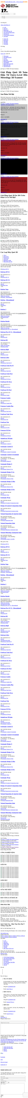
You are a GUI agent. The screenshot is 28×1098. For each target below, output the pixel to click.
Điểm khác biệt (6, 65)
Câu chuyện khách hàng (8, 32)
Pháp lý (5, 1049)
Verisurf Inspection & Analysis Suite (11, 514)
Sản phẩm (5, 60)
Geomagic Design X (6, 464)
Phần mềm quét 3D (7, 261)
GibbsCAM (6, 944)
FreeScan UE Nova (6, 382)
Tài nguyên (6, 961)
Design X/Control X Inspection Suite (11, 505)
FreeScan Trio (5, 422)
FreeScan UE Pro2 (6, 390)
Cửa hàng (5, 36)
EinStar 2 (3, 309)
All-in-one (5, 259)
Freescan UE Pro (6, 430)
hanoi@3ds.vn (10, 1013)
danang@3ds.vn (10, 1002)
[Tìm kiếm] (14, 14)
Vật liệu (5, 947)
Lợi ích (5, 58)
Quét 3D (5, 28)
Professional (6, 257)
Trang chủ (3, 53)
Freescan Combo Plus (7, 406)
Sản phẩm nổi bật (7, 57)
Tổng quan (5, 56)
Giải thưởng (6, 62)
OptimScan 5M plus (6, 438)
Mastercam (5, 30)
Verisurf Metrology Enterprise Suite (11, 532)
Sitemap (5, 1050)
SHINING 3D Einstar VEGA (7, 104)
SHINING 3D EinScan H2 (7, 123)
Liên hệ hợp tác (6, 66)
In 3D (4, 27)
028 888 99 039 (11, 986)
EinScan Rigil (5, 349)
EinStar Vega (4, 289)
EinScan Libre (5, 357)
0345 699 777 (4, 1017)
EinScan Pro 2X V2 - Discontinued (11, 332)
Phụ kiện (5, 946)
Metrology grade (7, 260)
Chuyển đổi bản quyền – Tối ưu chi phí (14, 1)
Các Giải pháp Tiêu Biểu (9, 962)
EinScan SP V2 (5, 272)
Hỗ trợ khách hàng (7, 959)
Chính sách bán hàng (8, 1048)
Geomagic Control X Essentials (10, 454)
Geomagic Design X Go (7, 472)
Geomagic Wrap (5, 497)
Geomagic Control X (7, 446)
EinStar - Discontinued (7, 300)
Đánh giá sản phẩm (7, 61)
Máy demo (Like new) (8, 948)
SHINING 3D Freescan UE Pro (8, 159)
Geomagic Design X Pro (8, 489)
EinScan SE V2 (5, 280)
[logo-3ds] (9, 7)
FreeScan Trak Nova (7, 414)
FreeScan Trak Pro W (7, 365)
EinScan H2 (4, 340)
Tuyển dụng (6, 963)
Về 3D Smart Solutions (8, 35)
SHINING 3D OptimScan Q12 (8, 177)
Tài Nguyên (6, 33)
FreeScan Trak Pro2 (7, 373)
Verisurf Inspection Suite (8, 523)
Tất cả (4, 255)
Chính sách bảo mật (7, 1047)
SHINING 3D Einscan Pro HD (8, 140)
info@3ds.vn (10, 989)
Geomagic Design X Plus (8, 481)
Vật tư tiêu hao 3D (7, 31)
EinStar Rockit (5, 321)
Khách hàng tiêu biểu (8, 63)
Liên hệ (5, 964)
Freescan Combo (5, 398)
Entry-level (5, 256)
